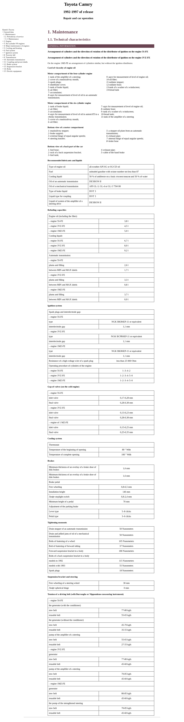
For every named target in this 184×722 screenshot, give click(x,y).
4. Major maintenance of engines (16, 46)
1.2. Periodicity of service (14, 37)
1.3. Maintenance (12, 39)
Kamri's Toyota (8, 30)
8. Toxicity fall (9, 55)
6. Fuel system (9, 50)
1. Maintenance (9, 34)
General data (9, 32)
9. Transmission (10, 57)
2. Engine (7, 41)
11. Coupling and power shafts (16, 62)
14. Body (7, 69)
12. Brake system (10, 64)
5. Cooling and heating (13, 48)
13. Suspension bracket (13, 66)
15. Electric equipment (13, 71)
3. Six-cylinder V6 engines (14, 43)
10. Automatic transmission (14, 60)
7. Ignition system (11, 53)
